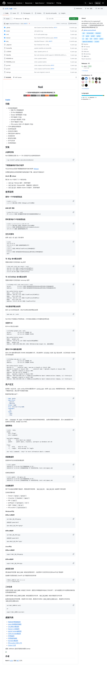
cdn (84, 33)
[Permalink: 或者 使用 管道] (4, 208)
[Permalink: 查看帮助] (4, 426)
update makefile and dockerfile (42, 48)
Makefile (8, 55)
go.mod (8, 65)
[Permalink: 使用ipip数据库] (4, 531)
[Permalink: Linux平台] (4, 546)
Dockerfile (9, 48)
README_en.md (10, 62)
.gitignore (8, 44)
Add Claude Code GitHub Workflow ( (44, 27)
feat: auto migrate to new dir (42, 72)
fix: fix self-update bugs (40, 34)
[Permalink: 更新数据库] (4, 457)
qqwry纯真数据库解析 (14, 624)
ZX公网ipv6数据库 (13, 626)
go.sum (8, 68)
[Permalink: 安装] (4, 147)
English (7, 100)
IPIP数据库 (11, 636)
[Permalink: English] (4, 100)
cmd (7, 34)
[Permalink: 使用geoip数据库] (4, 515)
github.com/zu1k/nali (90, 30)
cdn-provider (90, 33)
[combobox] (58, 18)
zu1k (6, 9)
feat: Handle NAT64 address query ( (44, 38)
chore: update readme (40, 58)
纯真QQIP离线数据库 (14, 622)
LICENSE (8, 51)
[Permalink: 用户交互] (4, 384)
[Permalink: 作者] (4, 656)
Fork (89, 8)
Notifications (79, 8)
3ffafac (58, 23)
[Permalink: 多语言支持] (4, 569)
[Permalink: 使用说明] (4, 192)
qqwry (101, 38)
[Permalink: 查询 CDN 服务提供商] (4, 349)
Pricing (59, 3)
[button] (73, 160)
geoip (87, 36)
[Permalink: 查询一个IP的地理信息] (4, 197)
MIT (18, 660)
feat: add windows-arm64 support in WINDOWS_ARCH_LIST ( (51, 55)
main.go (8, 72)
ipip (87, 38)
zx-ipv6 (97, 41)
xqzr (7, 23)
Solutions (19, 3)
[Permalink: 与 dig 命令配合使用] (4, 259)
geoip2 (93, 36)
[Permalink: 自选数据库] (4, 486)
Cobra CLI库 (12, 645)
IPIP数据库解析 (12, 638)
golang (98, 36)
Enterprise (50, 3)
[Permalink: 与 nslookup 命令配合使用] (4, 277)
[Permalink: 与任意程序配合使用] (4, 306)
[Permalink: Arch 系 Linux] (4, 176)
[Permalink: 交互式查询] (4, 234)
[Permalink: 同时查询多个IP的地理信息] (4, 219)
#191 (52, 65)
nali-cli (95, 38)
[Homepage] (4, 3)
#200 (55, 38)
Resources (28, 3)
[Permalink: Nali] (4, 85)
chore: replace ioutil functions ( (42, 65)
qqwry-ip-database (87, 41)
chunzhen (98, 33)
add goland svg (38, 31)
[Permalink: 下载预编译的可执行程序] (4, 165)
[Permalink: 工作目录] (4, 587)
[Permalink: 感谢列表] (4, 617)
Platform (10, 3)
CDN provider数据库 (14, 633)
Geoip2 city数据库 (13, 629)
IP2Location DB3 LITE (15, 643)
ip (83, 38)
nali (11, 9)
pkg (7, 41)
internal (8, 38)
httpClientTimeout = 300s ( (16, 23)
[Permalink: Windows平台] (4, 511)
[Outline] (76, 77)
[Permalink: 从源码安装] (4, 152)
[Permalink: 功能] (4, 104)
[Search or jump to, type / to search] (85, 3)
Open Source (39, 3)
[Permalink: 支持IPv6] (4, 323)
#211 (55, 27)
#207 (25, 23)
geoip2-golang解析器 (14, 631)
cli (83, 36)
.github (8, 27)
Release (36, 169)
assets (8, 31)
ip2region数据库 (13, 640)
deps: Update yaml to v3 (41, 51)
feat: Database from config (41, 44)
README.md (9, 58)
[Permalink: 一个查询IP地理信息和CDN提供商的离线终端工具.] (4, 92)
